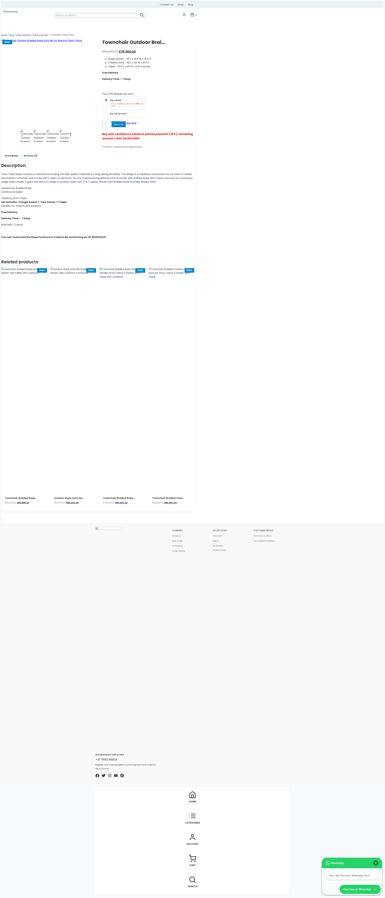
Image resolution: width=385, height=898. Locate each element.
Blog (190, 4)
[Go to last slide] (22, 135)
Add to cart (118, 124)
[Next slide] (70, 135)
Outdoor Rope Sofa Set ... (69, 498)
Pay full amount (118, 113)
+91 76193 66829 (106, 759)
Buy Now (131, 123)
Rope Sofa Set (135, 147)
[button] (27, 136)
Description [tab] (11, 155)
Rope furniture (121, 147)
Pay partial (115, 100)
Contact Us (166, 4)
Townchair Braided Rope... (21, 498)
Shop (181, 4)
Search (143, 15)
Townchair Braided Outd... (168, 498)
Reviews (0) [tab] (30, 155)
